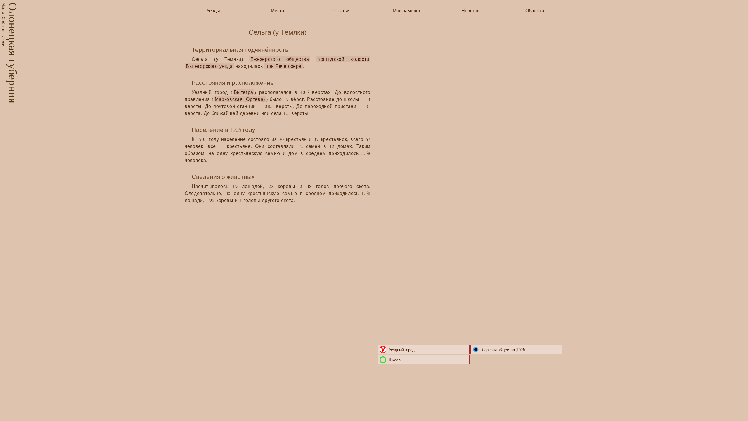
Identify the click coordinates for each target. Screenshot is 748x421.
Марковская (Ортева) (240, 99)
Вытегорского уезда (209, 66)
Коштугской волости (343, 59)
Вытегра (244, 92)
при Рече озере (284, 66)
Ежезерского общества (279, 59)
